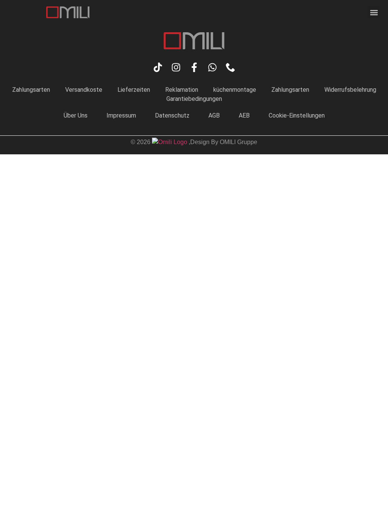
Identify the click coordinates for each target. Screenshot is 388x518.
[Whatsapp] (212, 67)
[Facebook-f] (194, 67)
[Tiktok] (157, 67)
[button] (374, 12)
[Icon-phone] (230, 67)
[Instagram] (176, 67)
